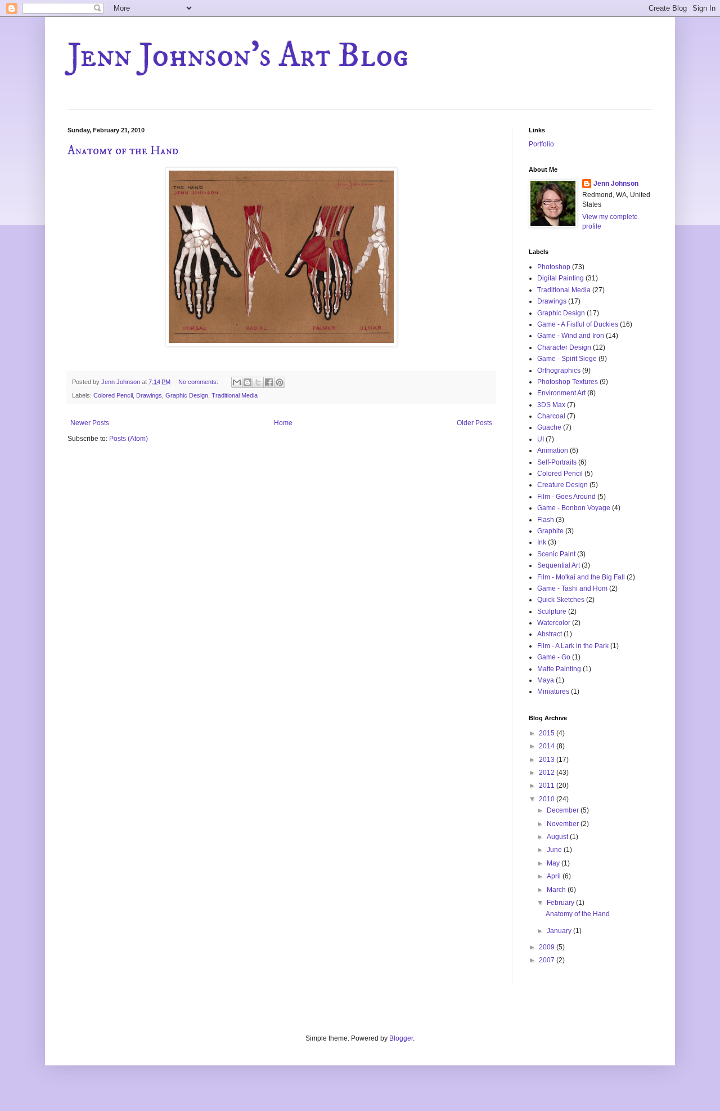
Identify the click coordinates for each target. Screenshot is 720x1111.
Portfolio (541, 144)
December (563, 810)
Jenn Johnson (615, 184)
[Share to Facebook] (268, 382)
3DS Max (551, 405)
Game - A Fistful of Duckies (577, 324)
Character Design (564, 347)
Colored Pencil (113, 395)
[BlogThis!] (247, 382)
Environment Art (561, 393)
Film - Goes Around (566, 497)
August (558, 837)
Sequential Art (558, 565)
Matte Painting (559, 669)
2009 (547, 947)
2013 (547, 760)
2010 (547, 799)
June (555, 850)
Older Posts (474, 423)
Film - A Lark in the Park (573, 646)
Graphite (550, 531)
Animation (552, 450)
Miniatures (553, 691)
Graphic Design (186, 395)
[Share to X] (258, 382)
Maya (545, 680)
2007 (547, 960)
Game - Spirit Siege (567, 359)
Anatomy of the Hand (123, 150)
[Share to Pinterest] (279, 382)
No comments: (199, 381)
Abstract (549, 634)
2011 (547, 785)
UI (540, 439)
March (557, 890)
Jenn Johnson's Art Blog (238, 56)
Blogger (401, 1038)
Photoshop (553, 267)
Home (283, 423)
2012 (547, 773)
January (560, 931)
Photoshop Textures (567, 382)
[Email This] (236, 382)
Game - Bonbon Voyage (573, 508)
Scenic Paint (556, 554)
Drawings (149, 395)
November (563, 824)
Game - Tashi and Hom (572, 588)
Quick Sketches (560, 600)
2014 (547, 746)
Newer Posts (89, 423)
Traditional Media (235, 395)
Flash (545, 520)
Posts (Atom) (128, 439)
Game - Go (553, 657)
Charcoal (551, 416)
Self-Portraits (557, 462)
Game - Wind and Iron (570, 336)
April (554, 876)
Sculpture (551, 611)
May (554, 863)
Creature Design (562, 485)
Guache (549, 427)
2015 (547, 733)
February (561, 903)
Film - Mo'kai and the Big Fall (581, 577)
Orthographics (558, 370)
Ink (541, 542)
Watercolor (553, 623)
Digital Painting (560, 278)
